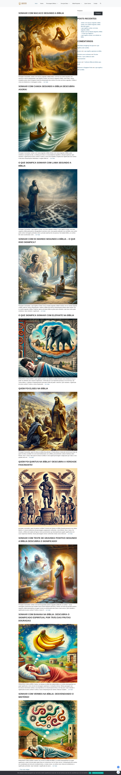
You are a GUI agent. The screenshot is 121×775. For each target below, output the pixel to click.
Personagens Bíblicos (51, 3)
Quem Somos (87, 3)
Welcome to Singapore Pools (84, 67)
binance (79, 51)
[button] (101, 3)
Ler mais (46, 82)
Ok (90, 772)
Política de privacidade (98, 772)
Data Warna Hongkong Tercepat (85, 45)
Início (36, 3)
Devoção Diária (64, 3)
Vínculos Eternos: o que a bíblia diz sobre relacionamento (87, 56)
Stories (41, 3)
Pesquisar (80, 10)
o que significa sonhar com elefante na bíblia (46, 315)
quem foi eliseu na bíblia (33, 388)
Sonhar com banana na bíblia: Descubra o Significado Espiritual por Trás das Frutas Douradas (44, 617)
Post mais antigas (24, 769)
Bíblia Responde (76, 3)
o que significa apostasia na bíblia (92, 51)
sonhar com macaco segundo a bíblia (41, 13)
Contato (95, 3)
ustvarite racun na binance (84, 54)
